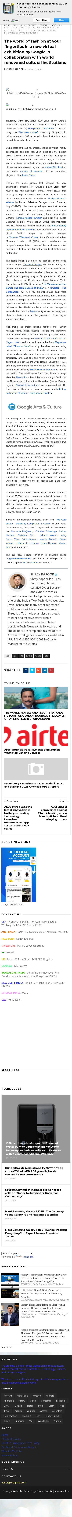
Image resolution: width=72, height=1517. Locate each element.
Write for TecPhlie (11, 1451)
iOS (23, 562)
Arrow (22, 1400)
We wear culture (28, 132)
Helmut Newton (48, 535)
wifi (31, 1421)
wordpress (43, 1421)
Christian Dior (25, 535)
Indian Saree (28, 175)
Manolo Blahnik (48, 539)
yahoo (57, 1421)
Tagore (33, 311)
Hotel (30, 1405)
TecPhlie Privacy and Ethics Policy (20, 1443)
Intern (41, 1405)
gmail (7, 1421)
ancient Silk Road (54, 167)
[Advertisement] (36, 1037)
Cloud (33, 1400)
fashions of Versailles (32, 171)
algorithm (57, 1410)
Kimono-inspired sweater (29, 218)
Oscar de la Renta (28, 543)
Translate (28, 1256)
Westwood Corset (28, 237)
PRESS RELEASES (11, 1438)
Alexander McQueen (21, 531)
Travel (7, 1410)
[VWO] (16, 20)
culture (32, 25)
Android (34, 562)
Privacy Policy (9, 1455)
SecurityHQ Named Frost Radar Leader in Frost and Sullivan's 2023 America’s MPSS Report (34, 785)
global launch (52, 1415)
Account (8, 1395)
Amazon (37, 1395)
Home (7, 25)
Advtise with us (62, 1491)
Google (44, 25)
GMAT (7, 1405)
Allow (61, 20)
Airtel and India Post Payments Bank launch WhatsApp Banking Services (32, 751)
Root (61, 1405)
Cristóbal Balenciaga (46, 531)
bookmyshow (10, 1415)
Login (51, 1405)
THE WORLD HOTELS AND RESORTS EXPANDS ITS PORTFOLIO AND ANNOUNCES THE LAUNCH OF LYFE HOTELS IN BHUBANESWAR (34, 715)
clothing (26, 1415)
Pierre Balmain (49, 543)
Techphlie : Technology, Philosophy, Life (32, 1491)
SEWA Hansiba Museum (42, 369)
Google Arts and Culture (41, 128)
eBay (38, 1415)
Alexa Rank (22, 1395)
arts (22, 25)
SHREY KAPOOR (42, 574)
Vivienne (14, 237)
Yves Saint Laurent (25, 539)
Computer (46, 1400)
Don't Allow (41, 20)
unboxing (19, 1421)
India (53, 25)
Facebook (61, 1400)
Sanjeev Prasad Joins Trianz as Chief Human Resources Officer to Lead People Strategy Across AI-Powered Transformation (43, 1308)
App (15, 25)
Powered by (7, 20)
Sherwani (20, 377)
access (43, 1410)
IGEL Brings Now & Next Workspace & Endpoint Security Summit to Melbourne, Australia (41, 1293)
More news (6, 1347)
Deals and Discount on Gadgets (19, 1447)
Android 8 (9, 1400)
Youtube (31, 1410)
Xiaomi (18, 1410)
